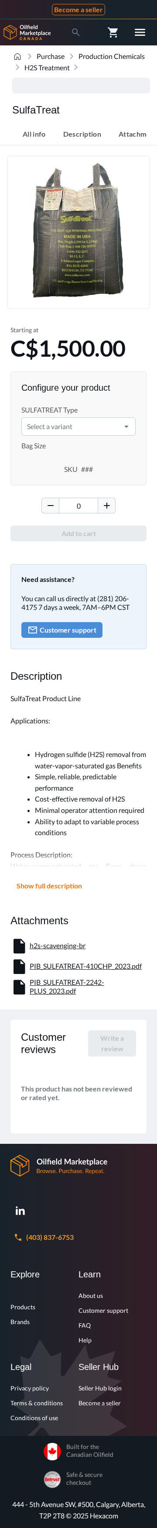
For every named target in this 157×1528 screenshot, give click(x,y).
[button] (126, 426)
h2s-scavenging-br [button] (57, 945)
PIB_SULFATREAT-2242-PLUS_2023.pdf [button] (67, 986)
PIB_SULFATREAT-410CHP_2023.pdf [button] (86, 966)
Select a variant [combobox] (49, 426)
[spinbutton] (78, 505)
